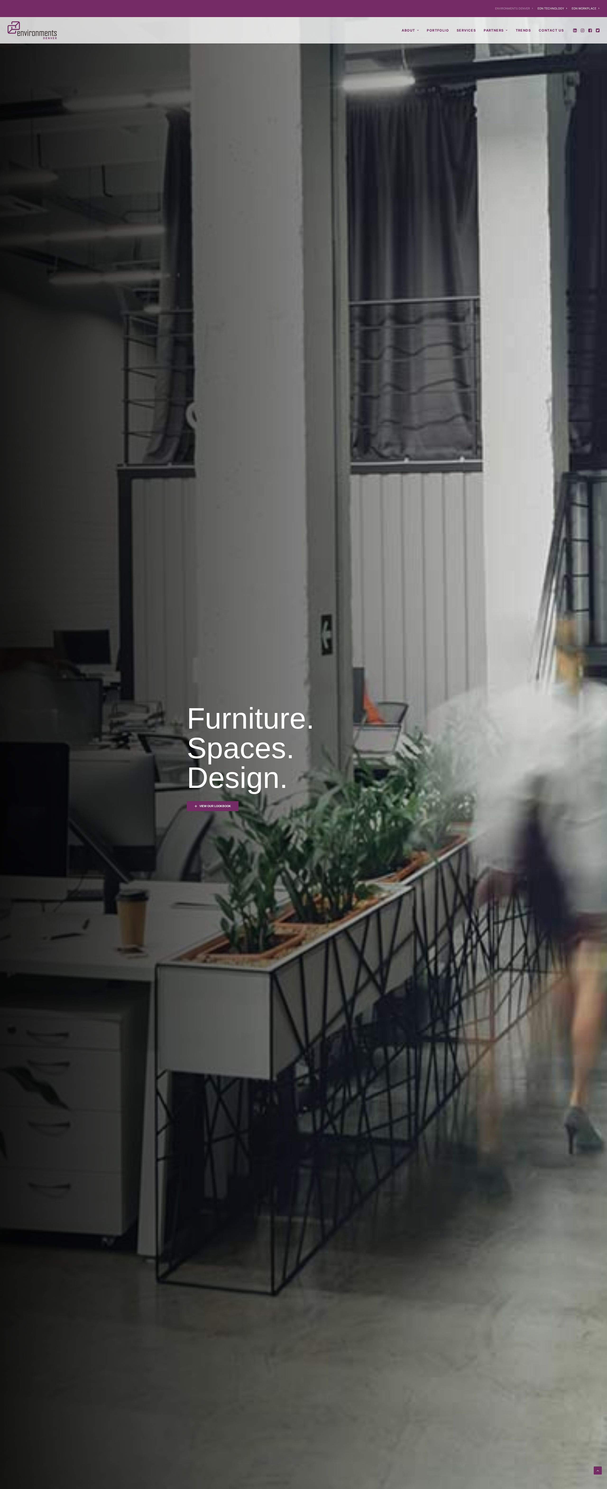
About (408, 30)
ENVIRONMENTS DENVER (512, 8)
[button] (575, 30)
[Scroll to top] (598, 1470)
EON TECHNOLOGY (551, 8)
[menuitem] (515, 8)
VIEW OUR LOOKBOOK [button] (215, 806)
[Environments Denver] (32, 30)
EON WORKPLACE (584, 8)
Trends (523, 30)
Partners (494, 30)
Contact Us (551, 30)
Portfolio (438, 30)
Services (466, 30)
